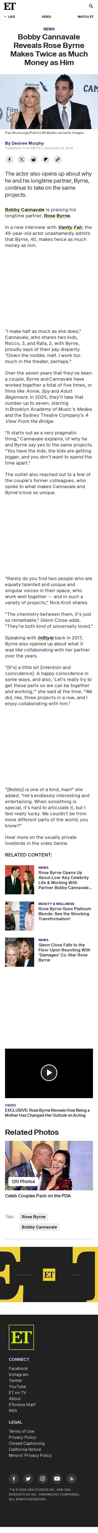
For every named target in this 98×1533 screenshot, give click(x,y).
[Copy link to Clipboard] (57, 160)
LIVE (11, 17)
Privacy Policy (22, 1438)
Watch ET (86, 17)
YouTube (17, 1387)
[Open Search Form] (91, 6)
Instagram (18, 1375)
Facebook (18, 1369)
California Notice (25, 1450)
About (15, 1399)
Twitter (15, 1381)
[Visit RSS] (72, 1480)
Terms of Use (21, 1431)
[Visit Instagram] (43, 1480)
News (49, 29)
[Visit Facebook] (14, 1480)
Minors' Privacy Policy (30, 1456)
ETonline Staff (22, 1405)
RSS (13, 1411)
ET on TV (17, 1393)
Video (46, 17)
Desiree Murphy (28, 143)
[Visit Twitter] (28, 1480)
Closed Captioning (27, 1444)
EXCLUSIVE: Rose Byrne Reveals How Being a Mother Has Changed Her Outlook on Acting (47, 1113)
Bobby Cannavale (24, 210)
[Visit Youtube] (57, 1479)
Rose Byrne (57, 216)
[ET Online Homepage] (11, 6)
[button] (49, 1072)
